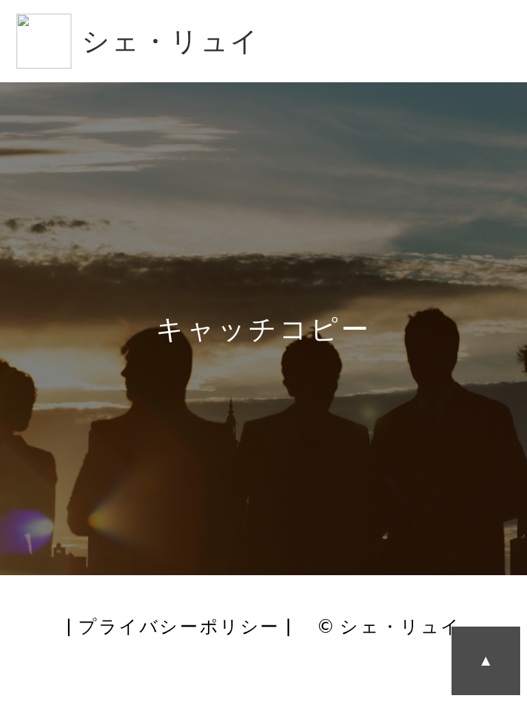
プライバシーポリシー (179, 626)
